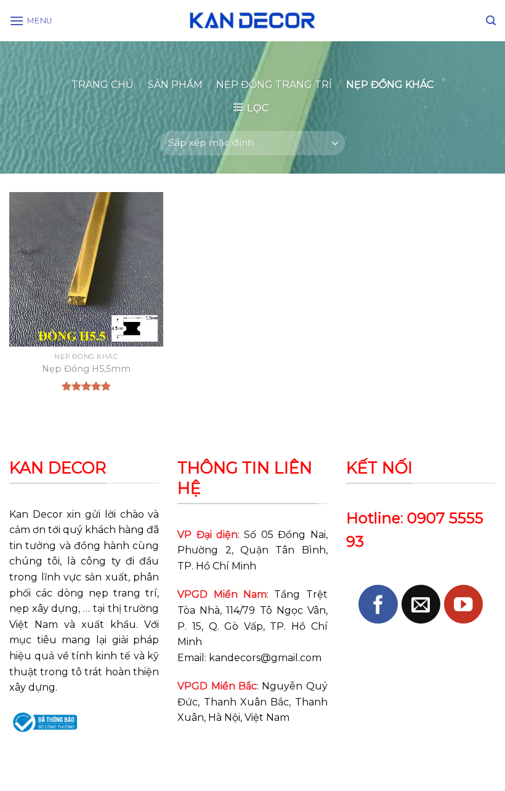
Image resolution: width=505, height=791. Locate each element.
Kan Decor (36, 514)
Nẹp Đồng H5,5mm (86, 368)
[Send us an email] (421, 604)
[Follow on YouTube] (463, 604)
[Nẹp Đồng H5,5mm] (86, 269)
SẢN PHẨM (175, 84)
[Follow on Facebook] (377, 604)
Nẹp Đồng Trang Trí (274, 84)
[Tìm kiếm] (491, 21)
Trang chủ (102, 84)
